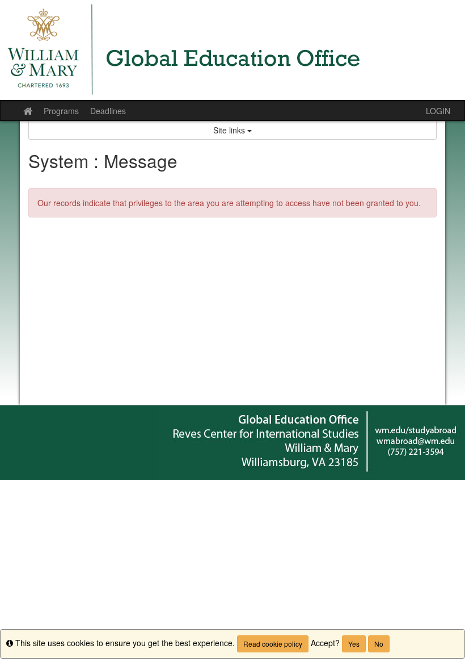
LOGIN (438, 110)
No (378, 643)
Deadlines (108, 110)
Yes (354, 643)
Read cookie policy (272, 643)
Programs (61, 110)
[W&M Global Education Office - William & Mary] (232, 50)
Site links (230, 130)
